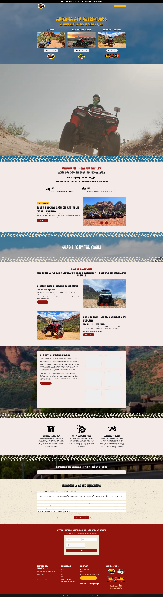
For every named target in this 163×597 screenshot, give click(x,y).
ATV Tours (79, 6)
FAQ (62, 574)
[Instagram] (43, 579)
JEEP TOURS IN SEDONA (81, 29)
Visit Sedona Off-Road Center (68, 581)
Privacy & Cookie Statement (69, 595)
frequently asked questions (81, 486)
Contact (102, 6)
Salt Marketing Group (95, 595)
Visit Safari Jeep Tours (66, 579)
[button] (43, 203)
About (94, 6)
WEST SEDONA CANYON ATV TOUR (58, 207)
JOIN (81, 550)
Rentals (86, 6)
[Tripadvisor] (46, 579)
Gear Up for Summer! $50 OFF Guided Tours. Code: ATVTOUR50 (81, 1)
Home (71, 6)
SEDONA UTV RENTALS (112, 29)
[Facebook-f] (38, 579)
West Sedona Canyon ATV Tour (92, 495)
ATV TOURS (50, 29)
